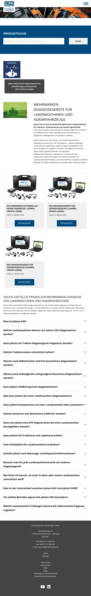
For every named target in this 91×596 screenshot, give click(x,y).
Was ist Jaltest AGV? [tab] (15, 321)
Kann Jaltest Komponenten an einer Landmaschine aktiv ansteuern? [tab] (43, 404)
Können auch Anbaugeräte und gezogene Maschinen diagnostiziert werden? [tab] (42, 375)
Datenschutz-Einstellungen (45, 576)
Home (45, 553)
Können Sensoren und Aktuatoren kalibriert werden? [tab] (34, 413)
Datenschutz (45, 565)
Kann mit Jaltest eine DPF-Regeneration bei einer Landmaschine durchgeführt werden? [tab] (41, 424)
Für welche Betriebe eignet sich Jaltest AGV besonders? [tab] (35, 497)
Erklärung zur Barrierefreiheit (45, 573)
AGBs (45, 568)
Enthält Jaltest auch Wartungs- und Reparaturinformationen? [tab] (39, 453)
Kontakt (45, 556)
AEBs (45, 571)
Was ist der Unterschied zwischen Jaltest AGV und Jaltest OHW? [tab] (40, 488)
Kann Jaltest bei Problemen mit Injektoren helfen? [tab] (33, 435)
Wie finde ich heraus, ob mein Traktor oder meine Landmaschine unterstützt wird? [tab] (41, 477)
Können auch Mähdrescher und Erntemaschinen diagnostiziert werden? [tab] (40, 363)
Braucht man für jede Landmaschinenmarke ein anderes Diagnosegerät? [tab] (36, 464)
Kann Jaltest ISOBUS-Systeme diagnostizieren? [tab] (30, 386)
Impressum (45, 562)
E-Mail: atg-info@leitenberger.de (45, 547)
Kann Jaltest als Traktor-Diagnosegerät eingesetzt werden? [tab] (38, 343)
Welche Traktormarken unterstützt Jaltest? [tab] (29, 352)
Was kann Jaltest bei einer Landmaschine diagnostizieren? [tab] (37, 395)
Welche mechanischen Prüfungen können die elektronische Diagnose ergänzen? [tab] (43, 508)
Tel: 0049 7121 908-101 (45, 541)
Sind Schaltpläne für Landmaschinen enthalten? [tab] (31, 444)
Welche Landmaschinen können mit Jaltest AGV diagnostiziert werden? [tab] (39, 332)
